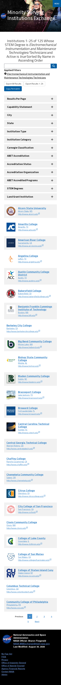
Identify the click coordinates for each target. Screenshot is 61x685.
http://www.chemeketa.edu (19, 480)
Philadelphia (12, 604)
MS (31, 211)
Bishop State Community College (32, 358)
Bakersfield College (29, 291)
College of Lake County (31, 538)
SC (26, 429)
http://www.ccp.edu (15, 607)
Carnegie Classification (20, 147)
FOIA (3, 656)
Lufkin (20, 258)
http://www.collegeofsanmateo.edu (33, 560)
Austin (21, 277)
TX (27, 226)
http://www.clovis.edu (16, 528)
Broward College (28, 408)
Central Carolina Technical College (33, 425)
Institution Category (19, 139)
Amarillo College (27, 224)
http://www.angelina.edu (29, 261)
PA (19, 604)
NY (31, 572)
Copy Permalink (13, 88)
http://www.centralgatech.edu (20, 448)
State (10, 123)
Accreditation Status (19, 164)
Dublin (21, 379)
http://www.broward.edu (29, 413)
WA (31, 344)
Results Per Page (16, 98)
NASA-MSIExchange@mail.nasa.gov (31, 643)
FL (34, 410)
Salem (9, 477)
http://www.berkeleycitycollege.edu (22, 331)
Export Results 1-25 (34, 83)
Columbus (11, 588)
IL (28, 541)
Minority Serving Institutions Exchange (31, 15)
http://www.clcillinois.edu (29, 544)
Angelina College (28, 256)
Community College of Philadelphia (27, 602)
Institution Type (16, 131)
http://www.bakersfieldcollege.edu (33, 296)
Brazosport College (29, 392)
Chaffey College (16, 459)
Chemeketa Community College (25, 475)
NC (26, 379)
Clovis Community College (22, 522)
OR (14, 477)
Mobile (21, 363)
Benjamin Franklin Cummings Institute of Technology (35, 307)
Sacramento (23, 242)
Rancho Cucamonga (15, 461)
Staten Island (24, 572)
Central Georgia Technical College (27, 443)
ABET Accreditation (18, 155)
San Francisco (24, 509)
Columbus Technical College (23, 586)
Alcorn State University (32, 208)
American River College (31, 240)
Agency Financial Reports (13, 668)
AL (26, 363)
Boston (21, 312)
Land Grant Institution (20, 196)
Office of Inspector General (13, 662)
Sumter (21, 429)
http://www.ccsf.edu (27, 512)
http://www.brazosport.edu (30, 397)
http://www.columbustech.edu (20, 591)
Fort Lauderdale (25, 410)
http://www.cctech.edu (28, 432)
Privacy (4, 659)
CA (31, 242)
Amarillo (21, 226)
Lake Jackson (24, 394)
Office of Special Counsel (13, 665)
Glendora (22, 493)
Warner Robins (13, 445)
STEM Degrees (15, 188)
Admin (4, 674)
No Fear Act (6, 654)
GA (22, 445)
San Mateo (23, 557)
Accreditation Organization (23, 172)
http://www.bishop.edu (28, 366)
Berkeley (11, 328)
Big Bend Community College (35, 341)
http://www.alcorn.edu (28, 214)
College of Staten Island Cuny (35, 570)
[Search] (54, 66)
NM (14, 525)
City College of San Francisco (35, 506)
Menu (56, 3)
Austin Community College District (33, 273)
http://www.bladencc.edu (29, 381)
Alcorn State (23, 211)
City (9, 115)
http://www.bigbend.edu (29, 347)
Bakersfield (23, 293)
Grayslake (22, 541)
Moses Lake (23, 344)
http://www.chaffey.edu (17, 464)
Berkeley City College (19, 325)
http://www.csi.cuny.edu (28, 575)
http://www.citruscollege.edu (31, 496)
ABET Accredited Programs (22, 180)
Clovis (9, 525)
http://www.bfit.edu (26, 315)
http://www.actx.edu (27, 229)
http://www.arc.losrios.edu (30, 245)
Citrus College (26, 490)
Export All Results (13, 83)
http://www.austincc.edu (29, 280)
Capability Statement (19, 107)
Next (37, 621)
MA (26, 312)
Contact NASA (7, 671)
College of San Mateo (31, 554)
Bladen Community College (34, 376)
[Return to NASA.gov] (3, 16)
